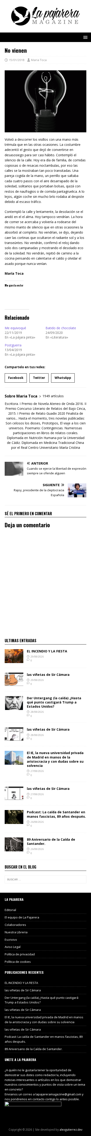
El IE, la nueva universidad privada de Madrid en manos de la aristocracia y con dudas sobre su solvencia (55, 759)
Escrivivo (11, 939)
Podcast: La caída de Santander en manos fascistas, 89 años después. (56, 814)
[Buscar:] (45, 879)
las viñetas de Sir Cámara (48, 674)
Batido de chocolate (61, 328)
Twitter (39, 378)
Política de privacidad (20, 954)
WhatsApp (63, 378)
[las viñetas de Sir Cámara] (14, 683)
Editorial (10, 910)
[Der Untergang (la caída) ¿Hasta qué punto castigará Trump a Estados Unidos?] (14, 707)
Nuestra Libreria (16, 932)
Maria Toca (39, 60)
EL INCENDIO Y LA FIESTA (47, 651)
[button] (84, 37)
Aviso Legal (13, 947)
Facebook (15, 378)
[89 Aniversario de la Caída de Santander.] (14, 848)
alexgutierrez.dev (71, 1130)
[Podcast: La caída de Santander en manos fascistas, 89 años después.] (14, 821)
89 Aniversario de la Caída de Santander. (51, 841)
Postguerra (13, 345)
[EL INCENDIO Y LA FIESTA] (14, 660)
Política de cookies (18, 962)
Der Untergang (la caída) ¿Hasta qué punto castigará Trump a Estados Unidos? (54, 702)
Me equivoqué (15, 328)
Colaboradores (15, 925)
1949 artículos (53, 396)
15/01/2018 (16, 60)
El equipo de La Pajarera (22, 917)
